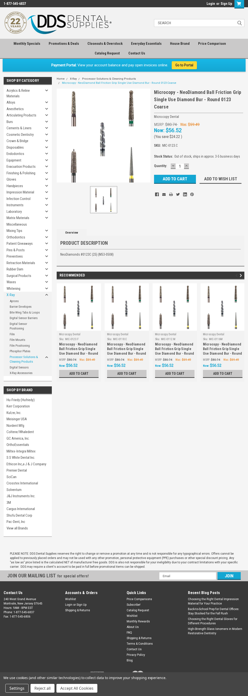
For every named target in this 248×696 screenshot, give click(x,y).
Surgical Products (19, 276)
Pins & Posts (16, 250)
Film (12, 334)
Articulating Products (21, 115)
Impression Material (20, 192)
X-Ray (11, 295)
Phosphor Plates (20, 351)
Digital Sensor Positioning (18, 326)
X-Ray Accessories (21, 373)
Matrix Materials (18, 218)
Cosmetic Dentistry (20, 134)
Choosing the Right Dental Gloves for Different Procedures (212, 621)
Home (61, 78)
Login (211, 4)
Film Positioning (20, 345)
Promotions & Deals (64, 43)
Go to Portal (184, 65)
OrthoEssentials (18, 445)
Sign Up (226, 4)
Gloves (11, 179)
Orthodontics (16, 237)
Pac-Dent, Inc (16, 522)
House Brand (180, 43)
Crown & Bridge (17, 141)
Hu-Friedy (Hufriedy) (21, 400)
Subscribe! (133, 604)
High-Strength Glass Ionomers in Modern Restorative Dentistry (215, 631)
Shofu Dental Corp (19, 515)
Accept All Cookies (76, 688)
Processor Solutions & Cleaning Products (24, 359)
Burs (10, 122)
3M (9, 502)
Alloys (11, 102)
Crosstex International (22, 483)
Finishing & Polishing (21, 173)
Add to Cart (78, 373)
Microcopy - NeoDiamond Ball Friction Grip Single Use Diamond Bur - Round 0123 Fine (78, 349)
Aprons (14, 301)
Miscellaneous (17, 224)
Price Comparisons (139, 599)
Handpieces (15, 186)
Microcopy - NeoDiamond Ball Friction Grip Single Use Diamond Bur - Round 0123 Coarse (119, 82)
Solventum (14, 490)
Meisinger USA (17, 419)
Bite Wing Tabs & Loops (25, 312)
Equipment (14, 160)
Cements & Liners (19, 128)
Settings (16, 688)
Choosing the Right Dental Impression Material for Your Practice (213, 601)
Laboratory (14, 211)
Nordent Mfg (15, 425)
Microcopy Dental (70, 334)
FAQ (129, 632)
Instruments (15, 205)
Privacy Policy (136, 655)
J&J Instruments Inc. (21, 496)
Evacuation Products (21, 166)
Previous (237, 275)
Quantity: (160, 166)
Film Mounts (17, 340)
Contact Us (136, 53)
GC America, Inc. (18, 438)
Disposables (15, 147)
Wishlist (70, 599)
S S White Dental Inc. (21, 457)
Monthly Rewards (138, 621)
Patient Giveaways (20, 243)
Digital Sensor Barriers (24, 318)
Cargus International (21, 509)
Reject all (42, 688)
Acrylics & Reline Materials (18, 93)
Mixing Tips (14, 231)
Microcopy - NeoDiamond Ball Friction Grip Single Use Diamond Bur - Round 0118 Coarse (126, 349)
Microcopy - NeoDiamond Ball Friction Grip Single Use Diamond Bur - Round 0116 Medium (222, 349)
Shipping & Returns (77, 610)
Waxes (11, 282)
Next (241, 275)
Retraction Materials (21, 263)
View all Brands (17, 528)
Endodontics (15, 154)
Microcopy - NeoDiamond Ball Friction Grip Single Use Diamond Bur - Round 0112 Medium (174, 349)
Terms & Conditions (140, 643)
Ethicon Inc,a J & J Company (26, 464)
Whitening (13, 288)
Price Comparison (212, 43)
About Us (133, 627)
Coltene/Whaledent (20, 432)
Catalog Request (107, 53)
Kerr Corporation (18, 406)
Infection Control (19, 199)
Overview (71, 232)
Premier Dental (17, 470)
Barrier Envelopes (20, 306)
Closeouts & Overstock (105, 43)
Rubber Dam (15, 269)
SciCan (11, 477)
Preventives (15, 256)
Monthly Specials (27, 43)
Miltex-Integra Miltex (21, 451)
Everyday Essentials (146, 43)
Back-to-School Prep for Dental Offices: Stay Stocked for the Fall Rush (213, 611)
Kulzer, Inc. (14, 413)
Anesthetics (15, 109)
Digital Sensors (19, 367)
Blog (130, 660)
